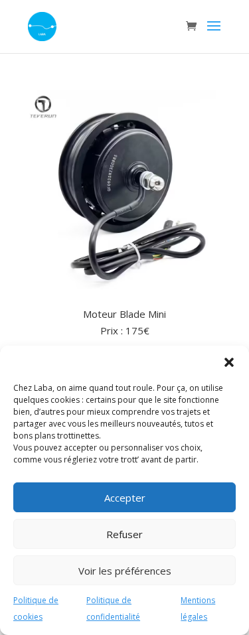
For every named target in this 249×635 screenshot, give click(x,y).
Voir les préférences (124, 570)
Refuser (124, 534)
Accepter (124, 497)
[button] (229, 362)
